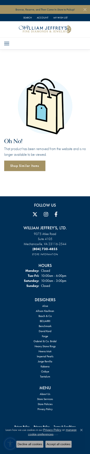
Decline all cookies (30, 444)
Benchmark (45, 326)
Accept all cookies (58, 444)
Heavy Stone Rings (45, 346)
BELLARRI (45, 321)
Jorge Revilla (45, 361)
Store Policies (45, 404)
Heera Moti (45, 351)
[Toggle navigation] (6, 43)
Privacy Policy (45, 409)
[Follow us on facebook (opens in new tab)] (56, 214)
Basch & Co (45, 316)
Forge (45, 336)
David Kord (45, 331)
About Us (45, 394)
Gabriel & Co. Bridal (45, 341)
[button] (27, 17)
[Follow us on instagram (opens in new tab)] (46, 214)
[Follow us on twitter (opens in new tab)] (35, 214)
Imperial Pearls (45, 356)
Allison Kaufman (45, 311)
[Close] (84, 9)
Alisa (45, 306)
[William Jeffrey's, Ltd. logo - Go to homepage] (45, 29)
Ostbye (45, 371)
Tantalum (45, 376)
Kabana (45, 366)
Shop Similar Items (24, 166)
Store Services (45, 399)
